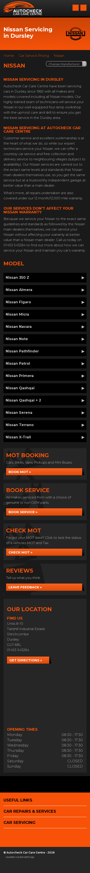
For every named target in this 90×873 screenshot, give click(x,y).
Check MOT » (21, 552)
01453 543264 (18, 650)
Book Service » (23, 512)
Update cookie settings (20, 857)
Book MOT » (20, 472)
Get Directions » (25, 660)
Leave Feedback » (25, 587)
